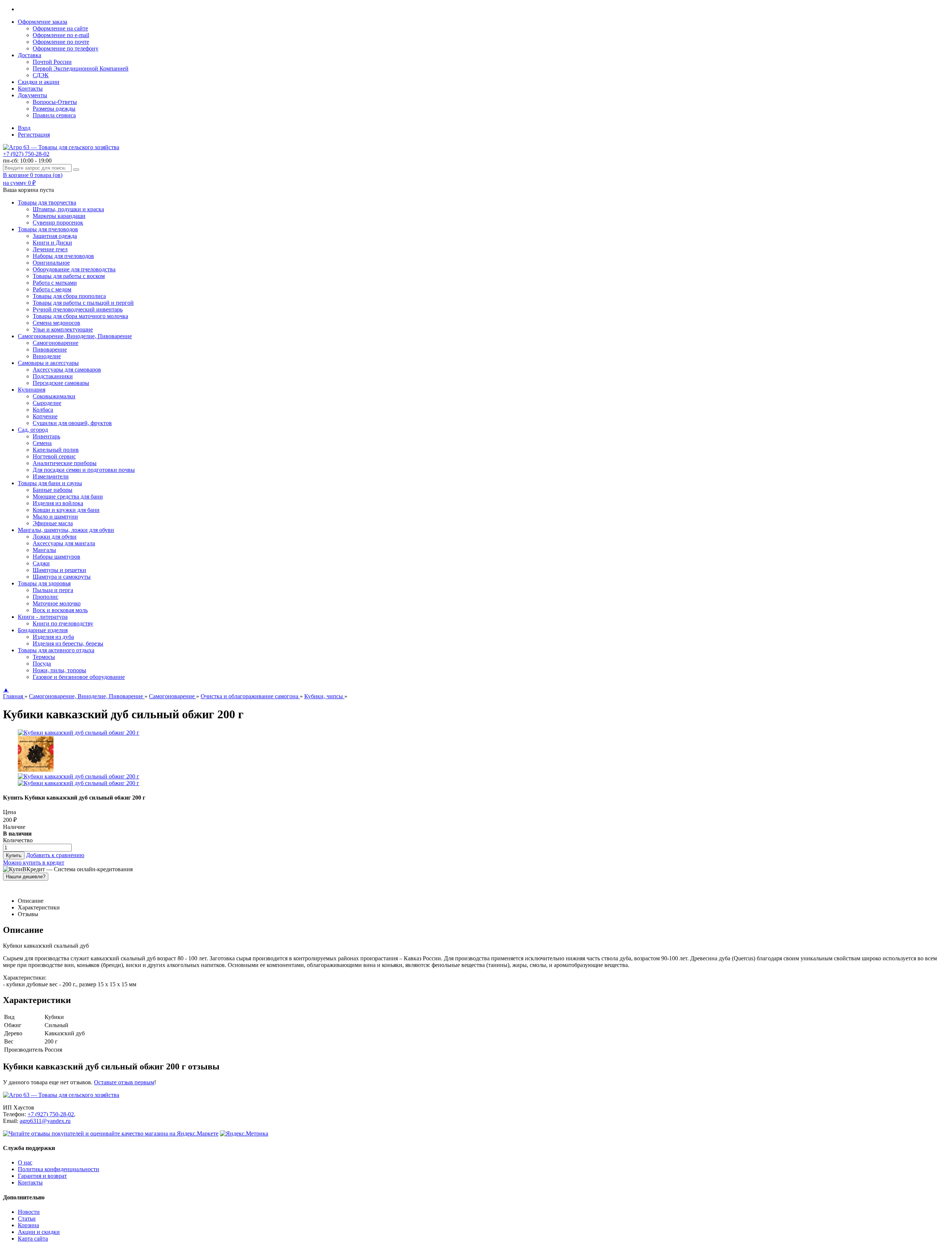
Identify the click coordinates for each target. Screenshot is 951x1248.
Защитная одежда (55, 236)
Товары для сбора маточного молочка (80, 316)
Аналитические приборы (65, 463)
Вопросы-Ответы (55, 102)
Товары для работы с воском (69, 276)
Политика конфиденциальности (58, 1169)
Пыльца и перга (53, 590)
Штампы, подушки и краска (68, 209)
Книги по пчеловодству (63, 623)
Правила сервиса (54, 115)
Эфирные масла (53, 523)
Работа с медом (52, 289)
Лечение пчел (50, 249)
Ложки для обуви (55, 536)
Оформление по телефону (65, 48)
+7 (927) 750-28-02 (26, 154)
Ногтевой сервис (54, 456)
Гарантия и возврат (42, 1176)
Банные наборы (52, 490)
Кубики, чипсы (324, 696)
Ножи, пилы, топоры (59, 670)
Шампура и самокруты (62, 577)
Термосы (44, 657)
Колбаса (43, 409)
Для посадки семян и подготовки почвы (84, 470)
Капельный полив (56, 450)
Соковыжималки (54, 396)
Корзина (28, 1225)
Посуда (42, 663)
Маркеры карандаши (59, 216)
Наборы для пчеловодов (63, 256)
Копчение (45, 416)
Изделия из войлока (58, 503)
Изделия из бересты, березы (68, 643)
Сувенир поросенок (58, 222)
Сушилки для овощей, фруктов (72, 423)
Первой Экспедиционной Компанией (81, 68)
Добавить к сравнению (55, 855)
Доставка (29, 55)
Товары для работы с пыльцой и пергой (83, 303)
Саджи (41, 563)
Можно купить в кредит (33, 862)
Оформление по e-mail (61, 35)
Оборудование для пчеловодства (74, 269)
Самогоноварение (55, 343)
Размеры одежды (54, 108)
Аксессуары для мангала (64, 543)
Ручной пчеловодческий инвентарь (78, 309)
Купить (14, 855)
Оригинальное (51, 262)
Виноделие (47, 356)
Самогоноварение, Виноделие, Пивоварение (87, 696)
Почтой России (52, 62)
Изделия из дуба (53, 637)
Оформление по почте (61, 42)
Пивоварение (50, 349)
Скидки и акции (38, 82)
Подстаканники (53, 376)
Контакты (30, 88)
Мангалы (44, 550)
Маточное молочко (57, 603)
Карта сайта (33, 1238)
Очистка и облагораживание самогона (250, 696)
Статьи (27, 1218)
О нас (25, 1162)
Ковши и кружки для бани (66, 510)
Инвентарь (46, 436)
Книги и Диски (52, 242)
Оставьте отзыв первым (124, 1082)
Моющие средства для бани (68, 496)
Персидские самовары (61, 383)
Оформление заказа (42, 22)
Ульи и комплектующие (63, 329)
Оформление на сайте (60, 28)
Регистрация (34, 134)
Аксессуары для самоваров (67, 369)
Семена (42, 443)
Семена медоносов (56, 323)
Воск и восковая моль (60, 610)
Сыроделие (47, 403)
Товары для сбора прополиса (69, 296)
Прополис (45, 597)
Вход (24, 128)
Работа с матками (55, 283)
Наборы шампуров (56, 556)
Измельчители (51, 476)
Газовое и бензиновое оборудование (79, 677)
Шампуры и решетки (59, 570)
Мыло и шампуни (55, 516)
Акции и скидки (39, 1232)
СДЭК (41, 75)
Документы (32, 95)
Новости (29, 1212)
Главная (14, 696)
